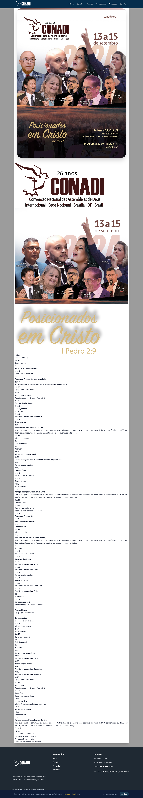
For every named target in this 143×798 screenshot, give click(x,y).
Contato (123, 4)
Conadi (79, 4)
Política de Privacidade (71, 794)
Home (71, 4)
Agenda (90, 4)
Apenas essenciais (110, 794)
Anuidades (113, 4)
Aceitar (124, 794)
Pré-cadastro (101, 4)
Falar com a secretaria (103, 766)
